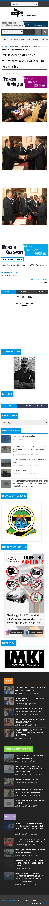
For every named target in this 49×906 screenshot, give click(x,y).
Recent (9, 405)
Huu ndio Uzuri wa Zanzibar (24, 436)
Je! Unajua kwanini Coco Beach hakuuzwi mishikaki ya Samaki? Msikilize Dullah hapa (29, 449)
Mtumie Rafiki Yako (11, 259)
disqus (24, 292)
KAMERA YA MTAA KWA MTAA (18, 749)
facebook (39, 292)
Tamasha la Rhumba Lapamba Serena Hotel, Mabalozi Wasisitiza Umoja (30, 863)
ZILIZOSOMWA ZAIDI (25, 406)
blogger (9, 292)
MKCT (45, 904)
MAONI (40, 405)
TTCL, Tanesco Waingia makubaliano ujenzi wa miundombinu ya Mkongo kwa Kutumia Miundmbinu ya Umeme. (30, 483)
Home (4, 47)
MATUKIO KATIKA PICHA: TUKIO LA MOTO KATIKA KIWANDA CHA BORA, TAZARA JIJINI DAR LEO (30, 768)
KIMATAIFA (10, 816)
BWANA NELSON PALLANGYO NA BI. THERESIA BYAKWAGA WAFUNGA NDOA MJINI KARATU (30, 732)
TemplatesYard (25, 898)
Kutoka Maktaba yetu (21, 470)
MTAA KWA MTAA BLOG (9, 901)
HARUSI (8, 681)
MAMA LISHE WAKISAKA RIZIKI (26, 779)
